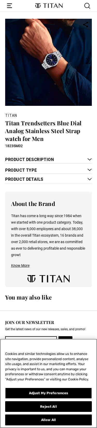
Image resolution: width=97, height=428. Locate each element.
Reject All (48, 406)
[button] (9, 6)
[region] (48, 383)
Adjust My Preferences (48, 393)
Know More (20, 265)
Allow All (48, 420)
